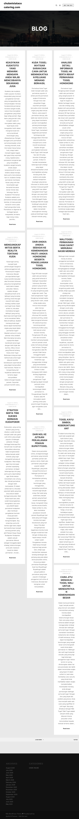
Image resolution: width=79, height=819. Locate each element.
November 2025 (11, 790)
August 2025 (10, 797)
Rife (7, 814)
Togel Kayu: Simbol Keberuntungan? (66, 424)
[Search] (56, 5)
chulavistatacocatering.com (13, 5)
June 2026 (9, 773)
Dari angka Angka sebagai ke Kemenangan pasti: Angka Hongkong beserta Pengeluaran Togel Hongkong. (39, 255)
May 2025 (9, 804)
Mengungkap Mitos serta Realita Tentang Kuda (12, 250)
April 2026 (9, 777)
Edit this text (68, 5)
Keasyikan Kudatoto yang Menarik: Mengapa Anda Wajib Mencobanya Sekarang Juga (12, 74)
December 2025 (11, 787)
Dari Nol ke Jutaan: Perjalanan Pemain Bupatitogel (39, 440)
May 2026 (9, 775)
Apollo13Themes (11, 816)
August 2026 (10, 768)
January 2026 (10, 785)
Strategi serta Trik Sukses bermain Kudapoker (12, 416)
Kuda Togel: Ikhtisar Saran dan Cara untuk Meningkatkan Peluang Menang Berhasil (39, 73)
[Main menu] (60, 5)
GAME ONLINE (12, 59)
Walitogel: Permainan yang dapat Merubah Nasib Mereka (66, 245)
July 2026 (9, 770)
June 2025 (9, 802)
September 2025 (11, 794)
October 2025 (10, 792)
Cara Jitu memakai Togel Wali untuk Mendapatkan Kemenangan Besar (66, 587)
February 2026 (11, 782)
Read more (12, 224)
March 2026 (10, 780)
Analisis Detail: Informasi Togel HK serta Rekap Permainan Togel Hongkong (66, 73)
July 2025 (9, 799)
